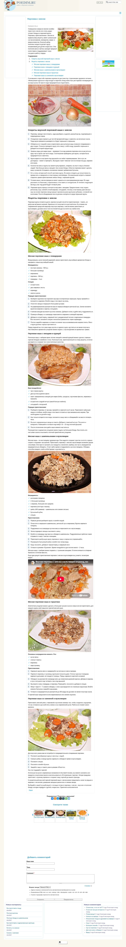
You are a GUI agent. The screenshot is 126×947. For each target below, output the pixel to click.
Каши (31, 790)
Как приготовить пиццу (14, 908)
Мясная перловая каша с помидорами (47, 64)
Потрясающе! (90, 914)
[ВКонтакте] (52, 798)
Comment (30, 873)
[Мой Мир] (58, 798)
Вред (87, 932)
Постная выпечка (12, 913)
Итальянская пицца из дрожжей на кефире (100, 918)
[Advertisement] (60, 840)
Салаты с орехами (13, 933)
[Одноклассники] (55, 798)
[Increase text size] (102, 3)
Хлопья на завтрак (92, 916)
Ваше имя (30, 861)
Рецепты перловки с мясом (41, 61)
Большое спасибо (92, 925)
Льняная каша (60, 817)
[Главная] (10, 10)
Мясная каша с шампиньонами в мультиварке (49, 70)
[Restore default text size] (100, 3)
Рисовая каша (50, 817)
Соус (87, 923)
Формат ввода (34, 887)
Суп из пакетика (91, 928)
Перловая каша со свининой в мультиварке (48, 75)
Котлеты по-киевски (13, 928)
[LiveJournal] (63, 798)
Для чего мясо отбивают (94, 930)
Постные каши (39, 817)
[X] (60, 798)
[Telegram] (69, 798)
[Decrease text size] (97, 3)
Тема (28, 867)
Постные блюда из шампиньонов (17, 918)
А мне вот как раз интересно (95, 910)
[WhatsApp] (66, 798)
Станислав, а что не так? (94, 907)
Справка (87, 886)
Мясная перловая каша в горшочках (46, 73)
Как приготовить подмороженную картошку (20, 923)
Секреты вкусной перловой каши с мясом (46, 59)
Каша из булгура (82, 818)
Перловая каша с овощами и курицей (46, 67)
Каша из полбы (71, 818)
